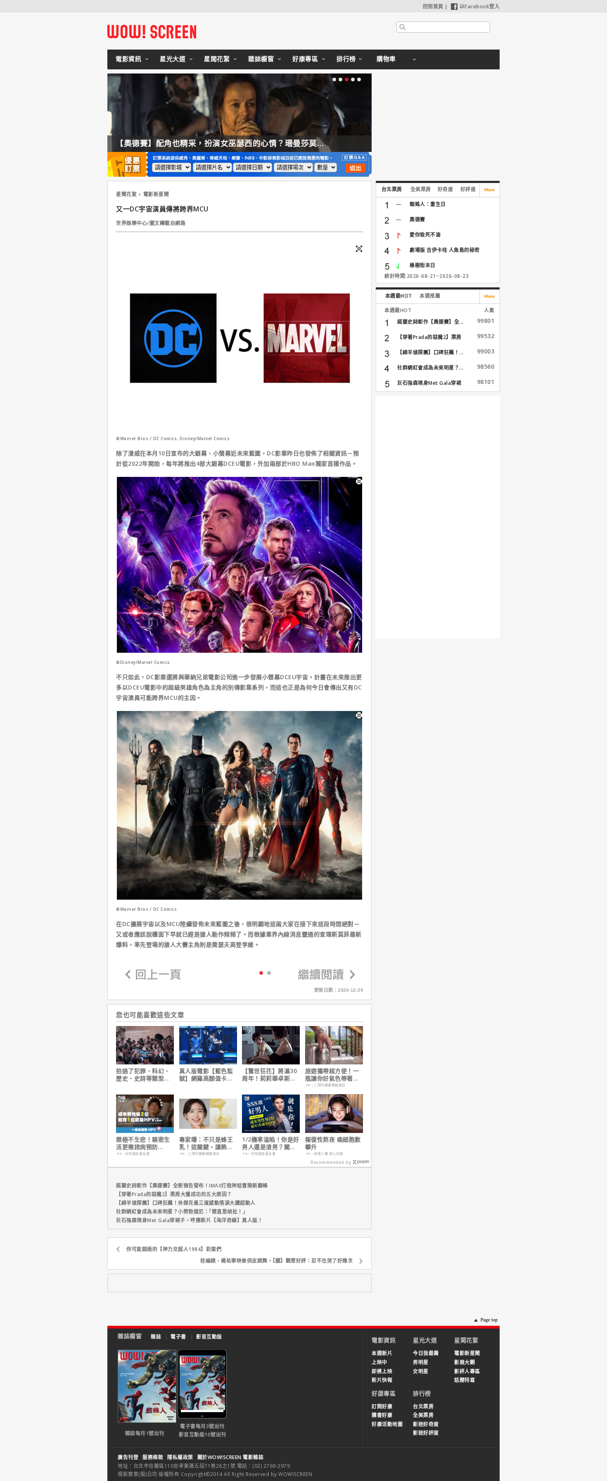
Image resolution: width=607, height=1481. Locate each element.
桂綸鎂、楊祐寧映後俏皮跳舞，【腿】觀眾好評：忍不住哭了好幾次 (276, 1260)
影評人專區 (467, 1371)
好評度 (468, 189)
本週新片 (382, 1353)
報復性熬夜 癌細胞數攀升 (333, 1143)
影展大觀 (464, 1362)
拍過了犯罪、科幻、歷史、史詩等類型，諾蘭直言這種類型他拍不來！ (143, 1074)
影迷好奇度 (426, 1424)
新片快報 (382, 1380)
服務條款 (152, 1457)
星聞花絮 (217, 59)
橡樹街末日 (423, 265)
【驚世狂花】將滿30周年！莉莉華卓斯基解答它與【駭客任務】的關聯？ (270, 1074)
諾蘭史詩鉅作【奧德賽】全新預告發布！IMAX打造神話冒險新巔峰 (192, 1185)
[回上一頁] (153, 975)
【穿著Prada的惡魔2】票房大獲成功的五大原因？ (174, 1194)
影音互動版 (209, 1336)
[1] (269, 972)
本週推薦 (430, 295)
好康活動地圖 (387, 1424)
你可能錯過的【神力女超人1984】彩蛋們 (173, 1249)
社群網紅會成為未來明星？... (430, 367)
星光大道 (172, 59)
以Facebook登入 (480, 6)
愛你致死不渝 (425, 234)
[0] (261, 972)
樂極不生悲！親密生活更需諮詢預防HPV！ (143, 1143)
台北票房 (392, 189)
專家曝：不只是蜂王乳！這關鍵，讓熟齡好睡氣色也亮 (206, 1143)
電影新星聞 (156, 194)
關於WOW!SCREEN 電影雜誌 (230, 1457)
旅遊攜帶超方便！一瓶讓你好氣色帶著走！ (332, 1074)
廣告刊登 (128, 1457)
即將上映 (382, 1371)
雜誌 (156, 1336)
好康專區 (305, 59)
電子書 (178, 1336)
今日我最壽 (426, 1353)
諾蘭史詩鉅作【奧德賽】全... (430, 321)
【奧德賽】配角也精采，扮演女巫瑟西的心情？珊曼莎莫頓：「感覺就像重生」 (255, 143)
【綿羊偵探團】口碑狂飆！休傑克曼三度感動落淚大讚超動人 (186, 1202)
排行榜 (346, 59)
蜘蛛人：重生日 (428, 204)
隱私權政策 (180, 1457)
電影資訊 (128, 59)
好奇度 (445, 189)
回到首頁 (433, 6)
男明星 (421, 1362)
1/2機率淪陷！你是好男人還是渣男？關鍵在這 (270, 1143)
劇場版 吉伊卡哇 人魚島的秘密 (445, 250)
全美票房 (420, 189)
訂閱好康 (382, 1406)
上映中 (379, 1362)
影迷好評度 (426, 1432)
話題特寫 (464, 1380)
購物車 (386, 59)
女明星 (421, 1371)
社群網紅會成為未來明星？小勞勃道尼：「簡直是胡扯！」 (182, 1211)
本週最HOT (398, 295)
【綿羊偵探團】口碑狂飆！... (430, 352)
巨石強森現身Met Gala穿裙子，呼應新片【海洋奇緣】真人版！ (189, 1220)
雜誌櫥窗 (261, 59)
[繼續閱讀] (327, 975)
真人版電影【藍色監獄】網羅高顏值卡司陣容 (206, 1074)
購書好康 (382, 1415)
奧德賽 (417, 219)
